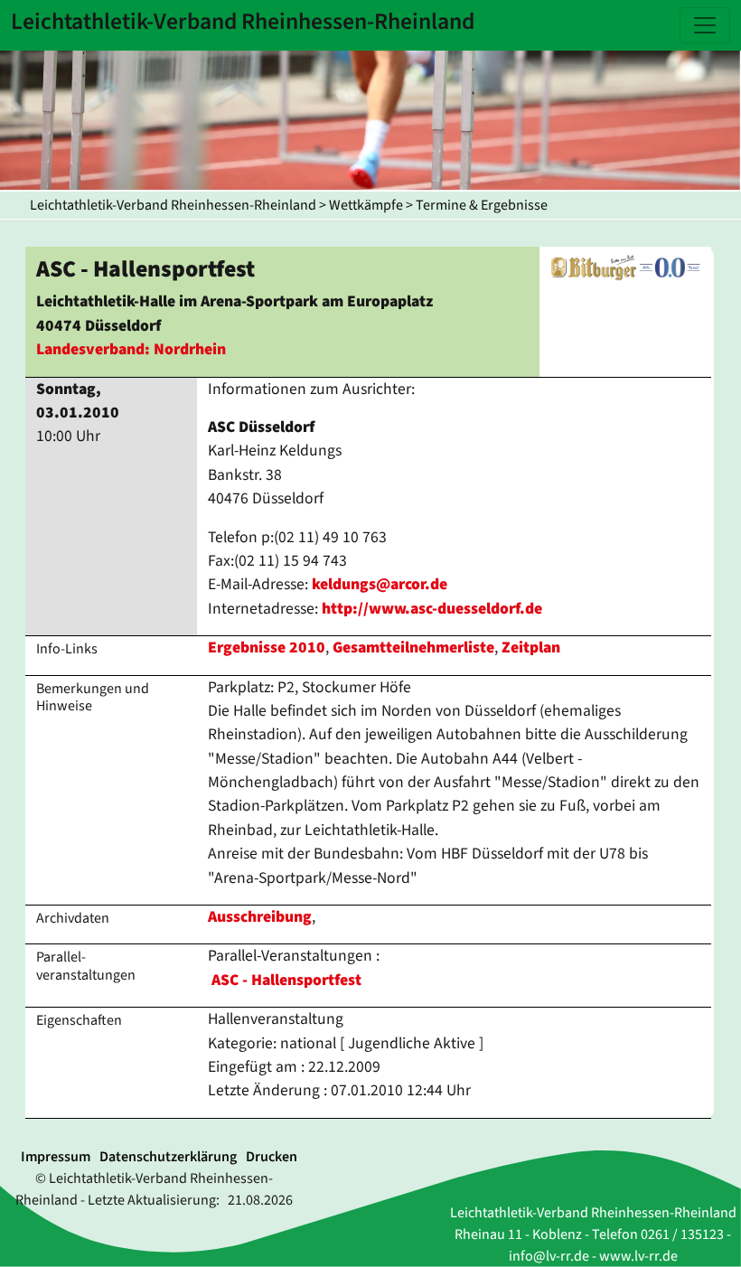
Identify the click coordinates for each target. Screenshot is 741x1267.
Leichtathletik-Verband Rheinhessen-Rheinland (173, 205)
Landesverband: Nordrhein (131, 349)
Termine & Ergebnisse (482, 205)
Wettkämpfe (366, 205)
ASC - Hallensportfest (286, 980)
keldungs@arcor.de (379, 584)
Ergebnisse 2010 (266, 647)
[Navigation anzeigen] (705, 25)
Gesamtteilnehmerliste (413, 647)
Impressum (55, 1157)
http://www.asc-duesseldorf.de (432, 608)
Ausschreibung (260, 917)
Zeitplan (531, 647)
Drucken (271, 1157)
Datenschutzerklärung (168, 1157)
